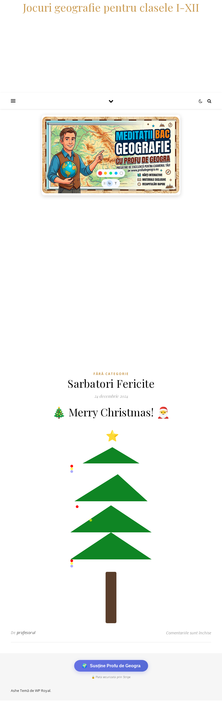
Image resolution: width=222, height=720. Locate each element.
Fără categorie (111, 373)
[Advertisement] (111, 239)
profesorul (26, 632)
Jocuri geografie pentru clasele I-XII (111, 7)
